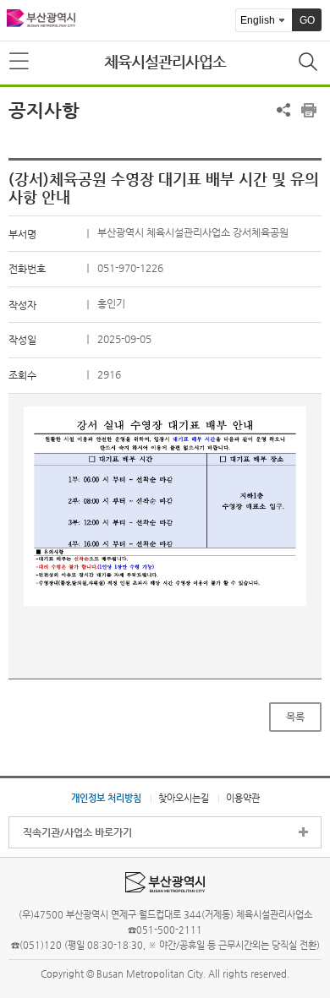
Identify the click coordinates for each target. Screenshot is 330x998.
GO (307, 20)
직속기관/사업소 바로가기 (77, 832)
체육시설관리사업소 (165, 61)
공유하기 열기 (283, 110)
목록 (295, 717)
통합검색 (310, 63)
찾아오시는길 (183, 798)
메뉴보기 (20, 62)
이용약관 (243, 798)
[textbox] (165, 506)
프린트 (309, 110)
